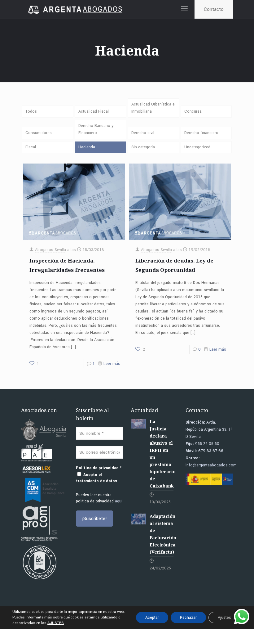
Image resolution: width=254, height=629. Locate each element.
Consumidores (38, 133)
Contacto (214, 9)
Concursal (193, 111)
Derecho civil (142, 133)
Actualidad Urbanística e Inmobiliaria (153, 107)
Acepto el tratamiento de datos (96, 478)
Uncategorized (197, 147)
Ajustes (224, 617)
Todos (31, 111)
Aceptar (152, 617)
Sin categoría (143, 147)
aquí (118, 501)
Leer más (111, 363)
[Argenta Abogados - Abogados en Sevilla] (76, 9)
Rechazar (188, 617)
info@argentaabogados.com (211, 465)
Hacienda (86, 147)
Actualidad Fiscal (93, 111)
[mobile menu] (184, 9)
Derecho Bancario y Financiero (95, 129)
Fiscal (30, 147)
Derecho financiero (201, 133)
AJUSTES (55, 623)
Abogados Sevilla (50, 250)
